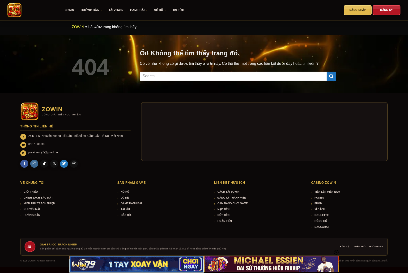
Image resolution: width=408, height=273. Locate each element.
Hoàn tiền (224, 221)
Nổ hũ (125, 191)
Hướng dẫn (32, 215)
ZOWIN (69, 10)
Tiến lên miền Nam (327, 191)
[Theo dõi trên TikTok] (44, 164)
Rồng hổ (320, 221)
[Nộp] (331, 76)
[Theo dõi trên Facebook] (24, 164)
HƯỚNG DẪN (90, 10)
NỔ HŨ (158, 10)
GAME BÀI (137, 10)
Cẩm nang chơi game (232, 203)
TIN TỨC (178, 10)
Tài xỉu (125, 209)
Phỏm (318, 203)
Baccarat (321, 226)
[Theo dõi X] (54, 164)
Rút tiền (223, 215)
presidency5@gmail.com (44, 152)
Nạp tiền (223, 209)
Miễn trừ (360, 246)
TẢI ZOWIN (116, 10)
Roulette (321, 215)
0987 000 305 (37, 144)
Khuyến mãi (32, 209)
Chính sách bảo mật (38, 197)
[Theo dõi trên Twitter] (64, 164)
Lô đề (125, 197)
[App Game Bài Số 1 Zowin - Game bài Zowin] (30, 10)
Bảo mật (345, 246)
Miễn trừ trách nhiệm (39, 203)
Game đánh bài (131, 203)
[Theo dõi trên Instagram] (34, 164)
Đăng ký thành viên (231, 197)
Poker (319, 197)
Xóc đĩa (126, 215)
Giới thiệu (31, 191)
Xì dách (319, 209)
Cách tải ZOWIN (228, 191)
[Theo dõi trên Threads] (74, 164)
